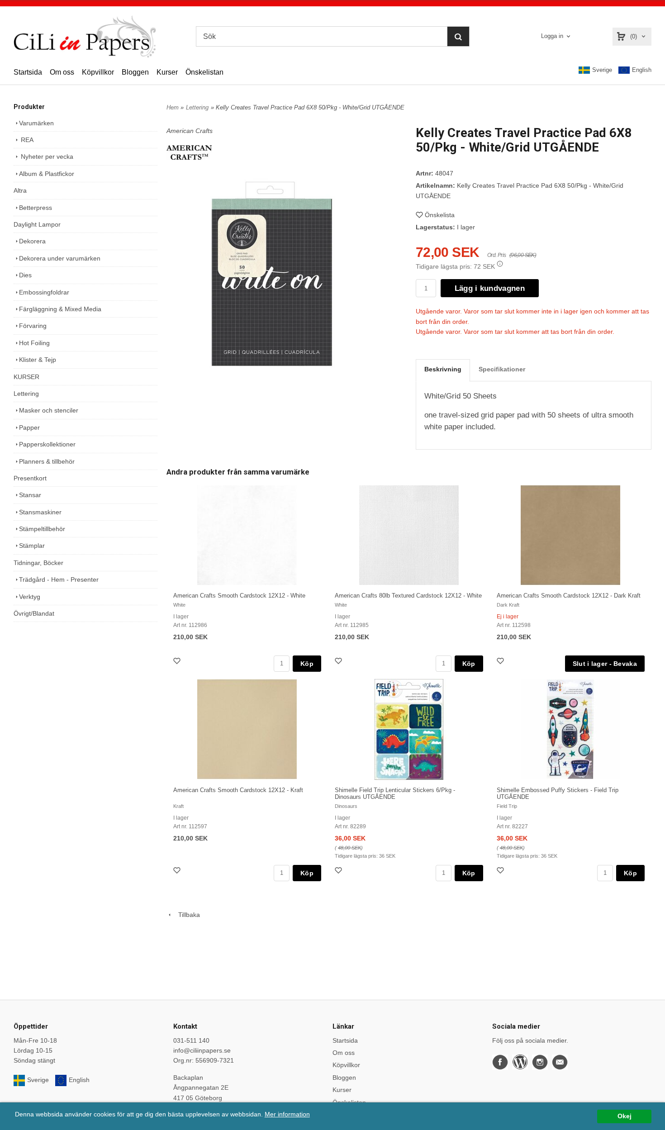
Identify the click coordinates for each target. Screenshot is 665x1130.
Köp (307, 663)
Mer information (287, 1114)
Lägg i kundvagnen (490, 288)
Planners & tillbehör (47, 461)
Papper (29, 427)
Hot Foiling (34, 343)
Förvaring (33, 325)
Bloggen (135, 72)
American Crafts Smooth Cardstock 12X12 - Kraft (238, 790)
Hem (172, 107)
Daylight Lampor (37, 224)
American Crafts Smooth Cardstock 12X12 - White (239, 595)
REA (26, 139)
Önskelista (440, 214)
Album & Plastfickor (46, 173)
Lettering (26, 393)
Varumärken (36, 123)
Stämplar (32, 545)
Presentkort (30, 478)
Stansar (30, 495)
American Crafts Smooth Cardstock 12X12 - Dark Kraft (569, 595)
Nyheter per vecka (46, 156)
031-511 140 (191, 1040)
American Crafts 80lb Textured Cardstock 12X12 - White (408, 595)
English (641, 69)
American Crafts (189, 130)
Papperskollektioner (47, 444)
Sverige (602, 69)
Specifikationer (502, 369)
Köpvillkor (98, 72)
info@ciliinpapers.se (202, 1050)
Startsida (28, 72)
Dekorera (32, 241)
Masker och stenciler (48, 410)
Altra (20, 190)
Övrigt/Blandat (34, 613)
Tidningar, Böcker (38, 562)
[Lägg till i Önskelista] (177, 662)
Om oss (62, 72)
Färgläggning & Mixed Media (60, 309)
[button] (500, 264)
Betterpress (35, 207)
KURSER (26, 376)
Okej (625, 1116)
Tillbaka (186, 914)
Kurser (167, 72)
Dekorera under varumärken (59, 258)
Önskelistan (204, 72)
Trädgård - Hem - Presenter (59, 579)
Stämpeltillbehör (42, 528)
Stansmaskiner (40, 512)
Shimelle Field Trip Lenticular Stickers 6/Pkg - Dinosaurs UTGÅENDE (395, 793)
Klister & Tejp (37, 359)
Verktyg (29, 596)
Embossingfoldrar (44, 292)
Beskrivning (442, 369)
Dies (25, 275)
